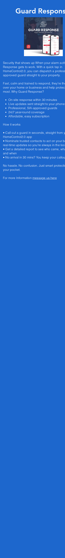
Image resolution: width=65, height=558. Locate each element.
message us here (44, 178)
